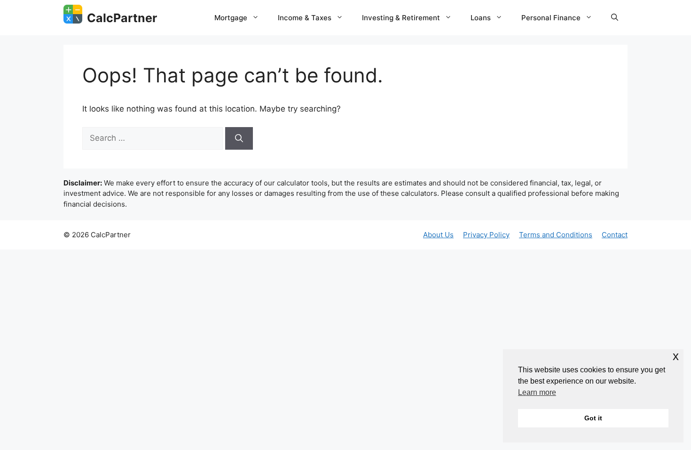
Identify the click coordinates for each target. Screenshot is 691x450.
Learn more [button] (537, 392)
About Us (438, 234)
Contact (615, 234)
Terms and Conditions (555, 234)
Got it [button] (593, 418)
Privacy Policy (486, 234)
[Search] (239, 138)
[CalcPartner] (72, 14)
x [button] (676, 356)
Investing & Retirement (401, 17)
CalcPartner (122, 18)
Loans (481, 17)
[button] (615, 18)
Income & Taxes (304, 17)
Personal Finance (551, 17)
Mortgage (230, 17)
